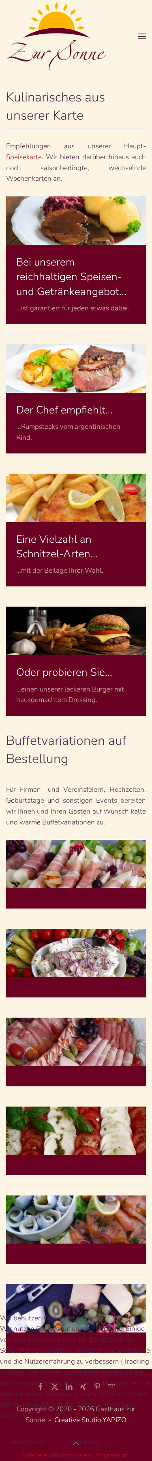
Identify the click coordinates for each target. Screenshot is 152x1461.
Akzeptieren (28, 1441)
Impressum (113, 1455)
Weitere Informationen (57, 1455)
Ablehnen (84, 1441)
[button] (142, 36)
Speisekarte (24, 157)
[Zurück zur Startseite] (56, 36)
